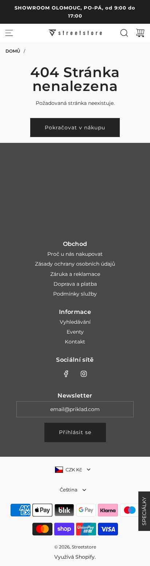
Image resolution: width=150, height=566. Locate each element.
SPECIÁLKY (144, 511)
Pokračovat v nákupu (75, 127)
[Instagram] (84, 374)
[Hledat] (124, 33)
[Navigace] (9, 33)
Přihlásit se (75, 432)
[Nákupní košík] (140, 33)
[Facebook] (66, 374)
